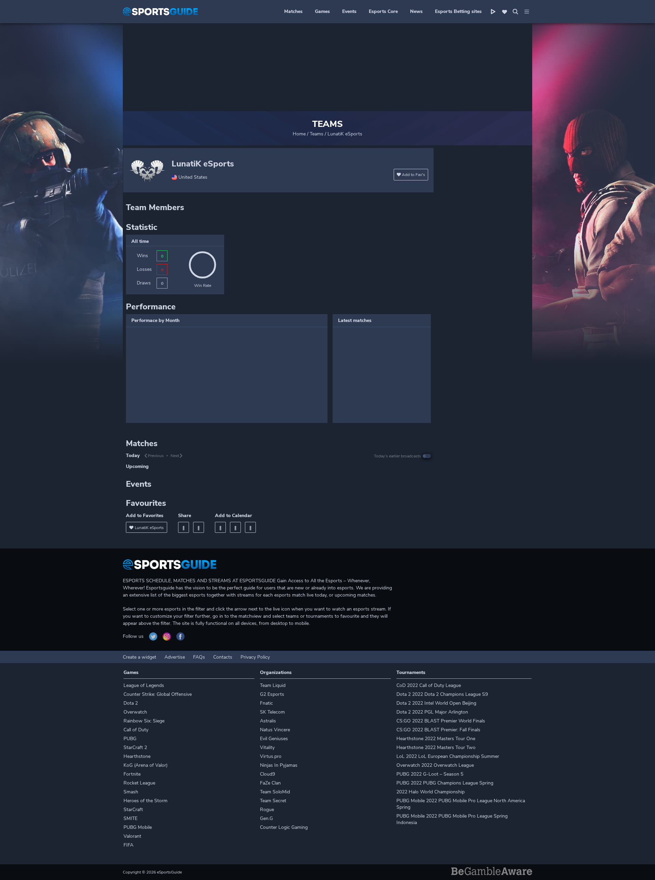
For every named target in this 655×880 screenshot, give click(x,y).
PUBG (129, 738)
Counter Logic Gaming (284, 827)
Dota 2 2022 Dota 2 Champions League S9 (442, 694)
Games (322, 11)
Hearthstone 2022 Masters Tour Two (436, 747)
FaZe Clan (270, 783)
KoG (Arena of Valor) (145, 765)
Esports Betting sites (458, 11)
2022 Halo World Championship (430, 792)
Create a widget (139, 657)
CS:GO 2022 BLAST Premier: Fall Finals (438, 730)
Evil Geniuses (274, 738)
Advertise (174, 657)
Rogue (267, 809)
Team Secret (273, 800)
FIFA (128, 845)
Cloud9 (267, 774)
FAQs (199, 657)
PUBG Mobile (137, 827)
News (416, 11)
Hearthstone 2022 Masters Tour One (435, 738)
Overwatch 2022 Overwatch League (435, 765)
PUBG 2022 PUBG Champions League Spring (444, 783)
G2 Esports (272, 694)
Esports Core (383, 11)
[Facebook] (183, 527)
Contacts (222, 657)
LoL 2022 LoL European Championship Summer (447, 756)
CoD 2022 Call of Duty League (428, 685)
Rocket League (139, 783)
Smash (130, 792)
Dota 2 (130, 703)
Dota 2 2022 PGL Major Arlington (432, 712)
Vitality (267, 747)
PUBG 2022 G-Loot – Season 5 (429, 774)
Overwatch (135, 712)
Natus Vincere (275, 730)
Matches (293, 11)
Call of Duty (135, 730)
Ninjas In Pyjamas (278, 765)
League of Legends (143, 685)
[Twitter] (198, 527)
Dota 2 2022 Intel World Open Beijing (436, 703)
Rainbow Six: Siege (143, 721)
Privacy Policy (255, 657)
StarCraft (133, 809)
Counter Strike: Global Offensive (157, 694)
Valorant (132, 836)
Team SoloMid (275, 792)
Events (349, 11)
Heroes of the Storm (145, 800)
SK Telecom (272, 712)
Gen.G (266, 818)
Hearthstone (136, 756)
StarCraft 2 (135, 747)
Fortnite (132, 774)
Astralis (268, 721)
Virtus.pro (270, 756)
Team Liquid (273, 685)
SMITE (130, 818)
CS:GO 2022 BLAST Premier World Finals (440, 721)
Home (299, 134)
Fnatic (266, 703)
